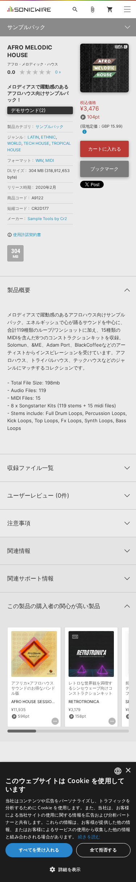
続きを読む (89, 837)
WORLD (14, 143)
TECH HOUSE (36, 143)
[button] (68, 869)
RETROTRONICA (84, 701)
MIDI (49, 160)
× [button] (128, 770)
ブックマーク (104, 169)
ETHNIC (48, 137)
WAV (39, 160)
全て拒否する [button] (103, 850)
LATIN (33, 137)
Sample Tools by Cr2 (47, 218)
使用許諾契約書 (24, 234)
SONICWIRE (29, 9)
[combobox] (117, 771)
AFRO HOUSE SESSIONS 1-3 (37, 701)
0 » (58, 72)
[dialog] (68, 822)
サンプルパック (49, 126)
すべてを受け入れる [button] (39, 850)
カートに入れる (104, 149)
